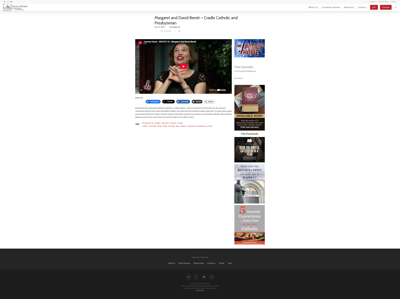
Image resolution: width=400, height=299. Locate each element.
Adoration (165, 123)
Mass (178, 126)
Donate (221, 263)
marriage (171, 126)
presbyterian (201, 126)
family (159, 126)
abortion (158, 123)
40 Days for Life (148, 123)
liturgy (165, 126)
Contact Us (211, 263)
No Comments (165, 31)
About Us (171, 263)
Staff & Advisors (184, 263)
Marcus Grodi (199, 263)
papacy (183, 126)
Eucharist (152, 126)
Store (230, 263)
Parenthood (191, 126)
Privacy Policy (200, 290)
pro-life (209, 126)
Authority (173, 123)
